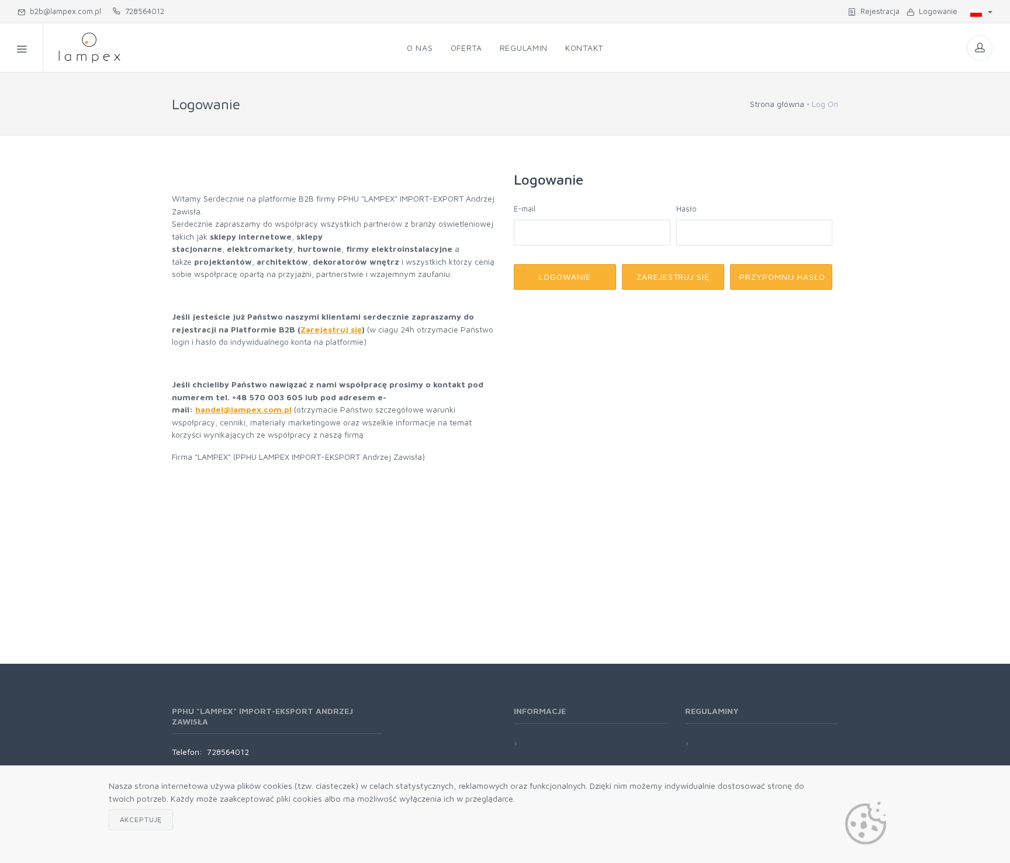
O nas (420, 48)
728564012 (142, 11)
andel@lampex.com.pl (246, 409)
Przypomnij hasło (782, 277)
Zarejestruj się (331, 329)
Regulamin (524, 48)
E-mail (524, 208)
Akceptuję (141, 819)
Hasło (686, 208)
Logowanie (935, 11)
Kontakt (584, 48)
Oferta (466, 48)
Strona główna (777, 104)
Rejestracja (878, 11)
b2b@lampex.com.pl (63, 11)
